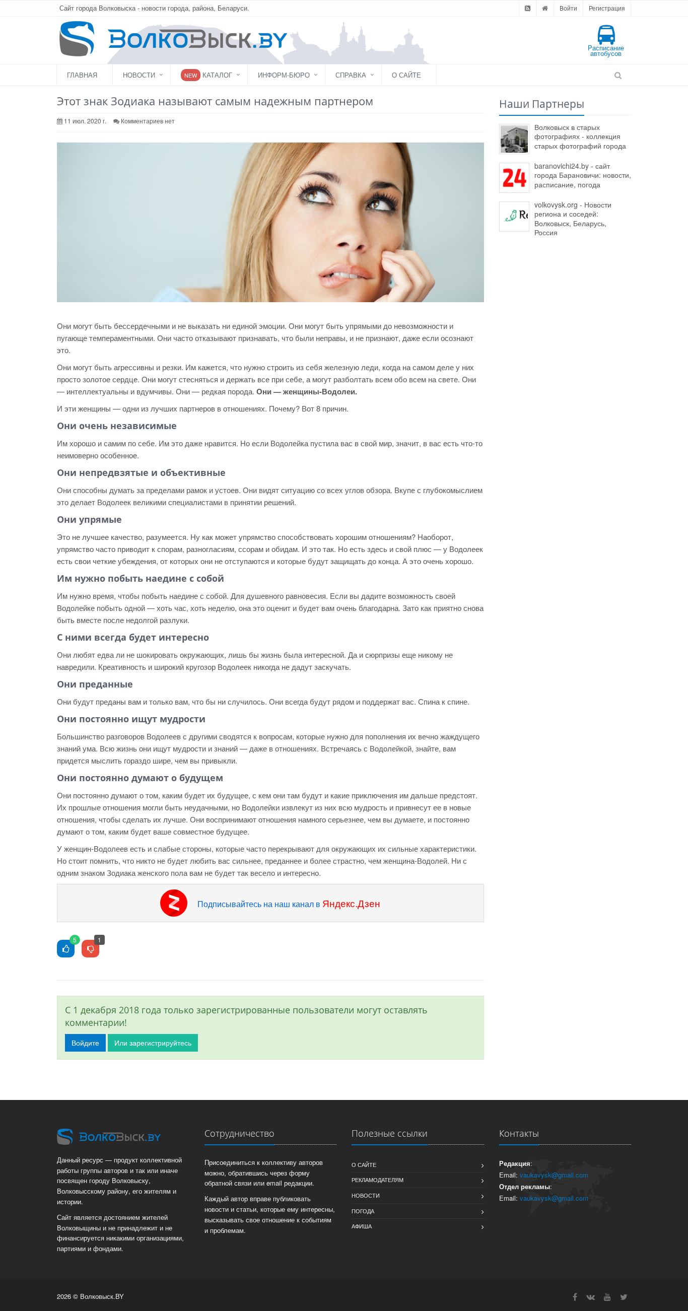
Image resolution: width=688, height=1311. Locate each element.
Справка (350, 75)
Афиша (362, 1226)
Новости (139, 75)
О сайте (406, 75)
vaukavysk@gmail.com (554, 1175)
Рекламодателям (377, 1180)
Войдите (85, 1043)
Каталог (208, 75)
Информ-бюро (284, 75)
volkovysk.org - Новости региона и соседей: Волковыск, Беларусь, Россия (572, 218)
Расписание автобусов (606, 50)
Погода (363, 1211)
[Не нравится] (90, 949)
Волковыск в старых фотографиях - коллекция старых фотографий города (580, 136)
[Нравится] (66, 949)
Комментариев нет (148, 120)
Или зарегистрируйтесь (152, 1043)
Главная (82, 75)
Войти (568, 8)
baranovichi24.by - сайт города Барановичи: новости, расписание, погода (582, 175)
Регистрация (607, 8)
